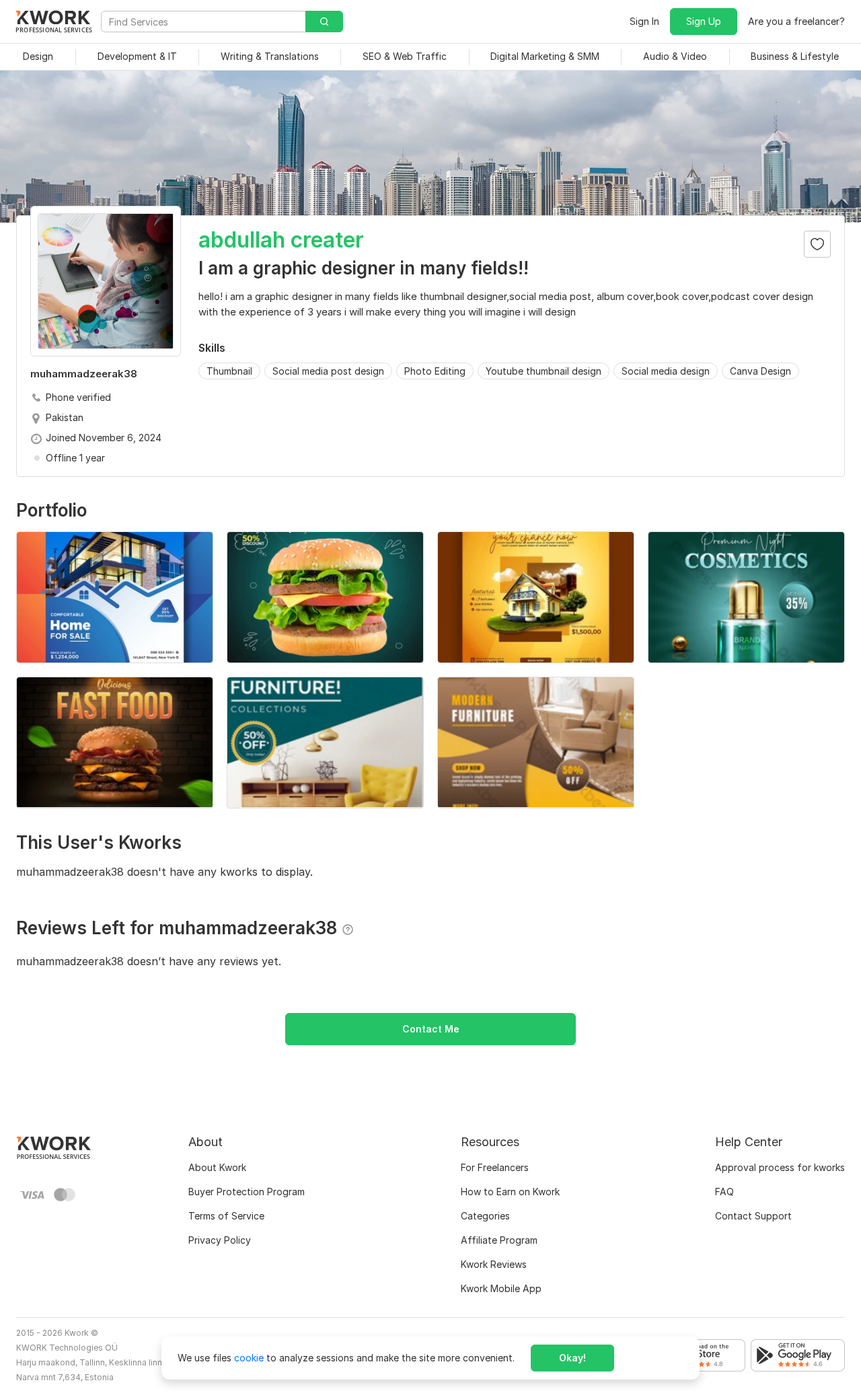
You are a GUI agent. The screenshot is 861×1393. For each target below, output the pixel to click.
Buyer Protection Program (246, 1191)
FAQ (724, 1191)
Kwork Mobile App (501, 1288)
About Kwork (217, 1167)
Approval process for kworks (780, 1167)
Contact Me (430, 1028)
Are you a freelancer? (796, 21)
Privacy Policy (219, 1240)
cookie (249, 1357)
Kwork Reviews (494, 1264)
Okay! (572, 1357)
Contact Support (753, 1215)
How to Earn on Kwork (510, 1191)
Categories (485, 1215)
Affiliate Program (499, 1240)
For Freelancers (495, 1167)
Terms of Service (226, 1215)
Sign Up (703, 21)
